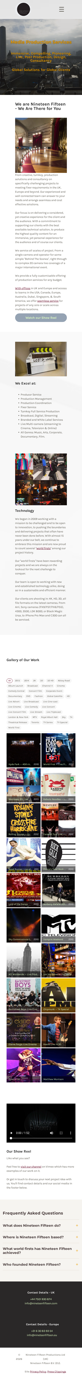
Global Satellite (54, 696)
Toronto (35, 722)
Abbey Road (64, 680)
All (9, 680)
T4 (71, 717)
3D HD (50, 680)
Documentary (15, 696)
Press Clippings (56, 1371)
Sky (63, 717)
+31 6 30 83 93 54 (42, 1331)
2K (34, 680)
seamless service (48, 301)
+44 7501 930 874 (41, 1299)
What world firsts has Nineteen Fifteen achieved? (37, 1251)
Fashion (39, 696)
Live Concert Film (17, 712)
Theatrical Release (17, 722)
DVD (28, 696)
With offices (22, 288)
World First (14, 727)
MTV (35, 717)
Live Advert (14, 701)
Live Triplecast (54, 712)
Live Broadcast (31, 701)
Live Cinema (14, 706)
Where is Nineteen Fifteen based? (33, 1237)
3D (41, 680)
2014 (26, 680)
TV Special (62, 722)
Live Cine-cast (50, 701)
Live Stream (36, 712)
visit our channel (31, 1166)
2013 (17, 680)
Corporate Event (54, 691)
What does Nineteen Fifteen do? (32, 1226)
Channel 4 (47, 686)
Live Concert (48, 706)
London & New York (18, 717)
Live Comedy (31, 706)
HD (68, 696)
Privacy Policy (38, 1371)
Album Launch (15, 686)
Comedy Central (16, 691)
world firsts (43, 548)
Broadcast (32, 686)
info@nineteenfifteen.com (41, 1303)
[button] (24, 750)
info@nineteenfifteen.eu (42, 1335)
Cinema (61, 686)
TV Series (48, 722)
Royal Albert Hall (49, 717)
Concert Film (35, 691)
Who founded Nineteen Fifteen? (32, 1264)
